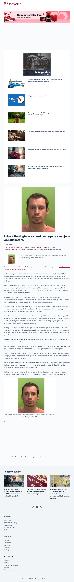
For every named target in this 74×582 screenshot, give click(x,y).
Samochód (7, 547)
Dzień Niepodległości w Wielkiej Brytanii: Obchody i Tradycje (47, 149)
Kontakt (6, 560)
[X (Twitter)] (37, 507)
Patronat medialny (10, 570)
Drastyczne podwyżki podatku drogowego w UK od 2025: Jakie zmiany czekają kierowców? (46, 167)
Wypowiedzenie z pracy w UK (37, 96)
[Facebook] (33, 507)
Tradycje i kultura (10, 550)
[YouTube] (41, 507)
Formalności (8, 543)
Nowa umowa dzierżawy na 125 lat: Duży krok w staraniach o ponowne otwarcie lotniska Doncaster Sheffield (60, 494)
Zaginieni (7, 530)
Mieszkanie (7, 545)
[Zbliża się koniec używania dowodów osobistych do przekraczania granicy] (37, 481)
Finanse (6, 540)
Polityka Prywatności (11, 565)
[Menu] (69, 3)
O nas (6, 563)
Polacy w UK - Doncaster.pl (43, 579)
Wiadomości (8, 520)
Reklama (6, 567)
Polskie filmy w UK (10, 527)
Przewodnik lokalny (10, 523)
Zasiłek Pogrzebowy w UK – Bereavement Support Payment (46, 131)
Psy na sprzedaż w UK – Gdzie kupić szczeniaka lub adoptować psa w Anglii (44, 113)
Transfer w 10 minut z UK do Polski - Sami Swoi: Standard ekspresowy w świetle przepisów (45, 80)
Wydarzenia (8, 525)
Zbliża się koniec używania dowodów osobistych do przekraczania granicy (36, 492)
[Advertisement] (37, 36)
